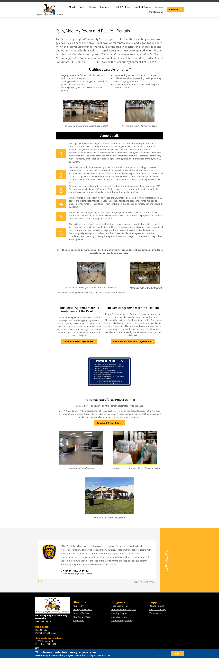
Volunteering (155, 613)
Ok (176, 653)
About (72, 6)
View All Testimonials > (145, 581)
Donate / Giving (156, 605)
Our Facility (78, 605)
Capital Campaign (157, 609)
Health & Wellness (121, 6)
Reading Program (119, 613)
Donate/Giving (156, 11)
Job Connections (119, 616)
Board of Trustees (81, 613)
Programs (104, 6)
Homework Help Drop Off (123, 609)
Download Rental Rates (109, 422)
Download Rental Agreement (78, 341)
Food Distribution (142, 6)
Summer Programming (122, 620)
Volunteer (174, 9)
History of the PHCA (82, 609)
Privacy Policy (86, 655)
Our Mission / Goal (82, 616)
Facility (82, 6)
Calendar (159, 6)
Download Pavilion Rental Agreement (132, 341)
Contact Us (78, 620)
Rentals (92, 6)
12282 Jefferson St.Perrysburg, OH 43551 (49, 640)
